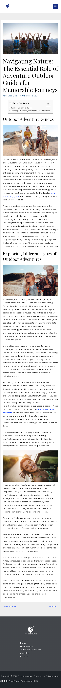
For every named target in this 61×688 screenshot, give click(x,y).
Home (23, 643)
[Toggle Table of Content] (47, 104)
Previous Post (8, 606)
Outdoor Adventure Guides (21, 108)
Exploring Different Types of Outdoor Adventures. (30, 111)
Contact (24, 656)
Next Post (54, 606)
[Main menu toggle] (55, 6)
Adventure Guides (11, 96)
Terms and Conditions (30, 649)
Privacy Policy (26, 646)
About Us (24, 653)
